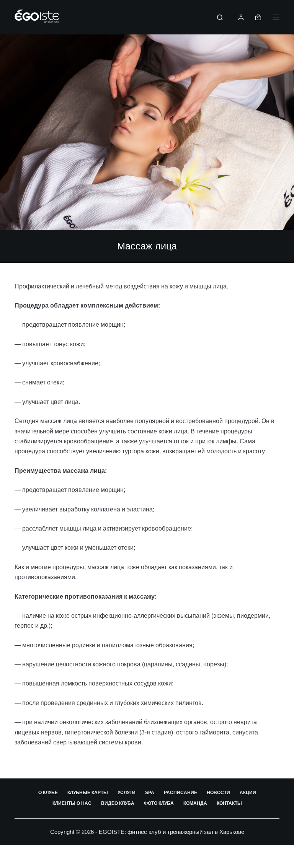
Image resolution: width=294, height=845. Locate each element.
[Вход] (241, 17)
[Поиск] (220, 17)
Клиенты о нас (71, 803)
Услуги (127, 792)
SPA (149, 792)
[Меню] (276, 17)
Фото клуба (159, 803)
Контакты (229, 803)
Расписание (180, 792)
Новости (218, 792)
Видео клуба (117, 803)
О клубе (48, 792)
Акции (248, 792)
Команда (195, 803)
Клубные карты (87, 792)
